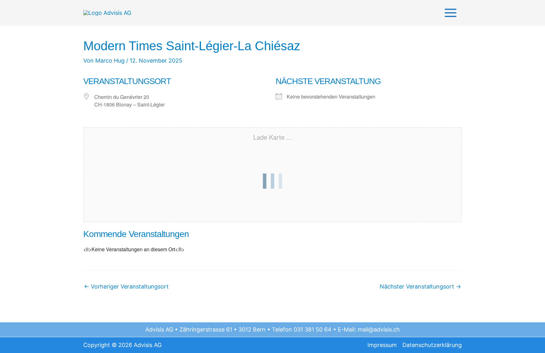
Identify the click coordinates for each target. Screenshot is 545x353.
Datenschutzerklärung (432, 345)
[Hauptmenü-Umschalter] (450, 13)
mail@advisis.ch (379, 329)
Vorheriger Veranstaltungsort (126, 286)
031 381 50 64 (312, 329)
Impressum (382, 345)
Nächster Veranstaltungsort (420, 286)
